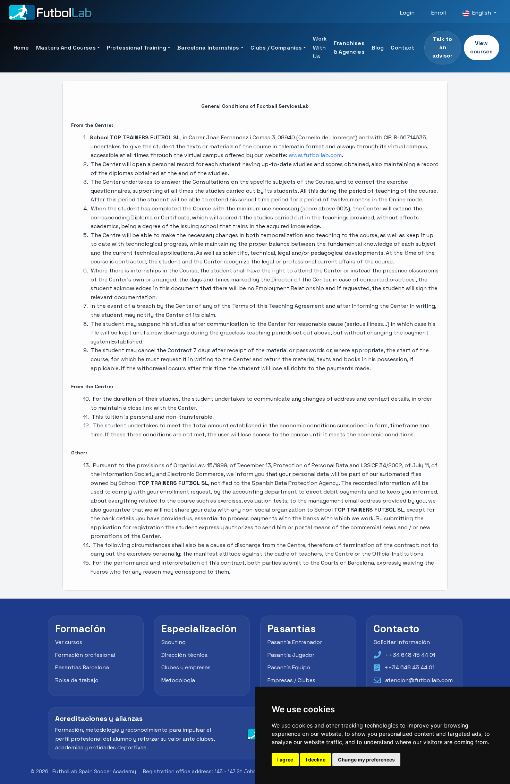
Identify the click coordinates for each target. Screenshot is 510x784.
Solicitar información (402, 642)
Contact (402, 47)
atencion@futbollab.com (419, 680)
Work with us (320, 47)
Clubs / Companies (276, 47)
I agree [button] (285, 760)
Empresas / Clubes (291, 680)
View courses (481, 47)
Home (21, 47)
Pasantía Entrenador (294, 642)
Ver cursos (68, 642)
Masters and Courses (66, 47)
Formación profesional (85, 655)
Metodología (178, 680)
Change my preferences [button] (366, 760)
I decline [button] (315, 760)
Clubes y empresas (186, 667)
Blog (378, 47)
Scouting (173, 642)
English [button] (481, 12)
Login (407, 12)
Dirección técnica (184, 655)
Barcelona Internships (208, 47)
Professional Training (136, 47)
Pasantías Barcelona (82, 667)
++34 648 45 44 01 (410, 655)
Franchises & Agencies (349, 48)
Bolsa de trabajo (77, 680)
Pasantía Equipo (288, 667)
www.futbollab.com (315, 155)
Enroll (438, 12)
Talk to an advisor (442, 47)
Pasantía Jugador (290, 655)
